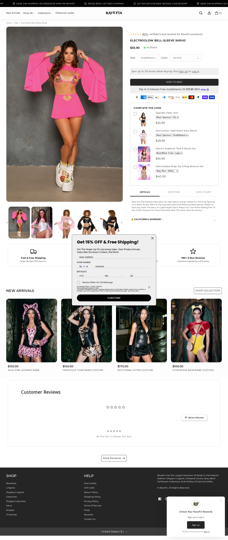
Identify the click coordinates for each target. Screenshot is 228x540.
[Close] (152, 238)
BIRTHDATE (82, 271)
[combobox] (83, 267)
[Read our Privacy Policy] (149, 287)
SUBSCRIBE (114, 298)
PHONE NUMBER (84, 262)
